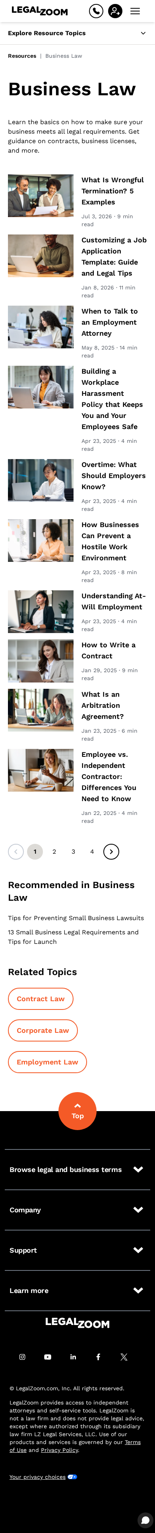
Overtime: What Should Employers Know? (113, 475)
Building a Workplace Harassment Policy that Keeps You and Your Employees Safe (112, 399)
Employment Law (47, 1062)
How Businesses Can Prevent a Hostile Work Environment (110, 541)
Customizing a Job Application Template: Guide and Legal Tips (114, 256)
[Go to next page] (111, 852)
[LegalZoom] (77, 1323)
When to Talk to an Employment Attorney (109, 322)
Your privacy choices (38, 1477)
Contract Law (41, 998)
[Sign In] (115, 11)
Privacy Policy (59, 1450)
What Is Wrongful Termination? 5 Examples (112, 191)
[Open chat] (145, 1520)
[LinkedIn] (77, 1357)
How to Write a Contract (108, 650)
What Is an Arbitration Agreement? (102, 705)
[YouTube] (52, 1357)
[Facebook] (103, 1357)
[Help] (96, 11)
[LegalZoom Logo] (40, 11)
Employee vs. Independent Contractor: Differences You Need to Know (108, 776)
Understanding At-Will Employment (113, 601)
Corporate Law (43, 1030)
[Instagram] (26, 1357)
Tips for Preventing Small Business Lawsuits (76, 918)
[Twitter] (128, 1357)
